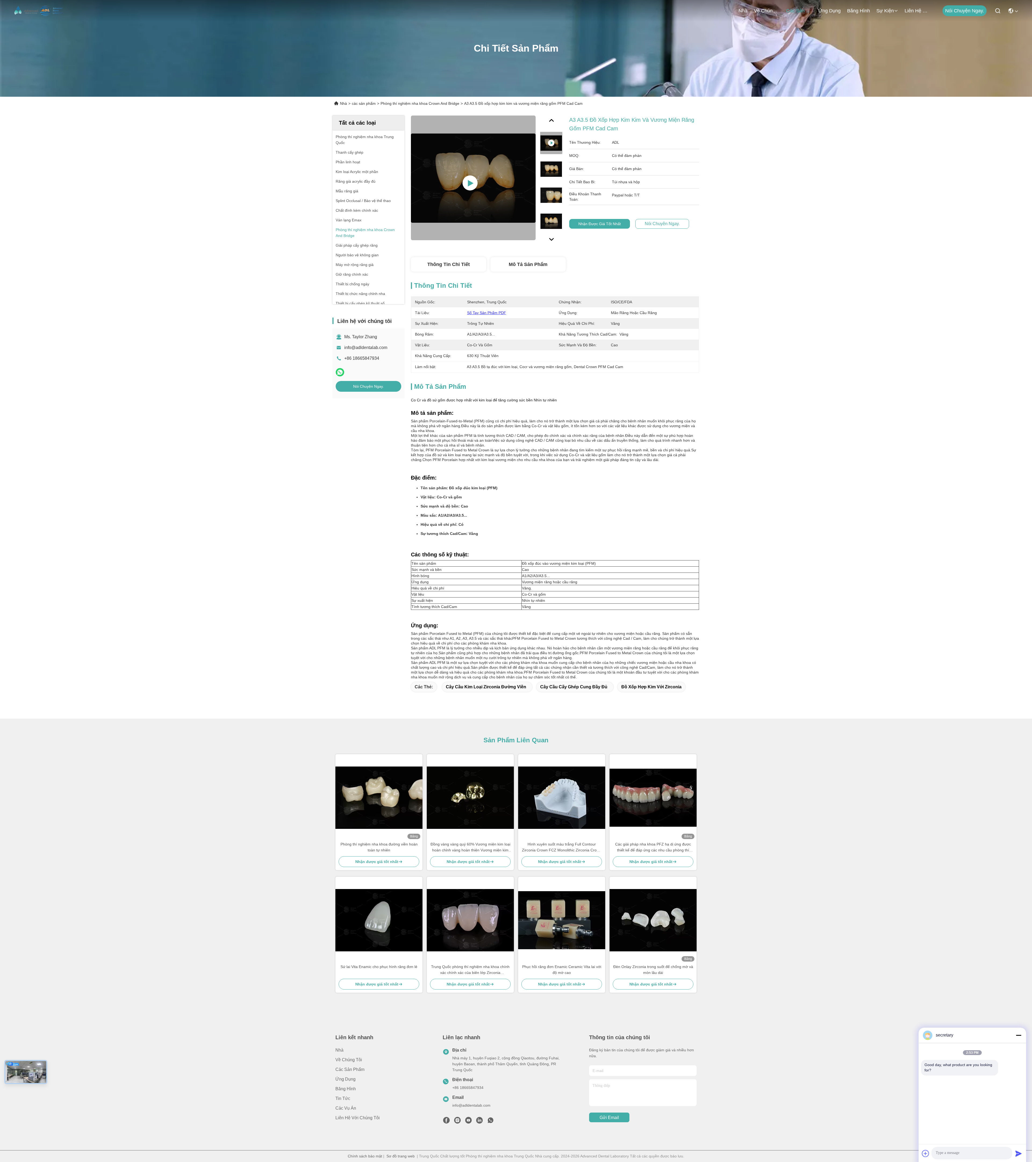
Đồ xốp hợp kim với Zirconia (651, 687)
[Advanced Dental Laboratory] (39, 10)
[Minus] (1018, 1035)
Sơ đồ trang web (400, 1156)
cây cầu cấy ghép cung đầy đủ (573, 687)
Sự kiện (885, 10)
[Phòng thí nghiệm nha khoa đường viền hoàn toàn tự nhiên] (378, 798)
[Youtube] (468, 1122)
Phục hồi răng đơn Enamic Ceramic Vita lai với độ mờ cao (561, 970)
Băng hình (858, 10)
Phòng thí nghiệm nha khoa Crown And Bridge (420, 103)
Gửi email (609, 1117)
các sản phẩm (799, 10)
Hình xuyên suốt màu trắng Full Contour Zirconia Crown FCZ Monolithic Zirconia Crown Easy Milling (561, 847)
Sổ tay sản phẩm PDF (486, 313)
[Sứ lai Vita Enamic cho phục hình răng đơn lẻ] (378, 920)
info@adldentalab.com (365, 347)
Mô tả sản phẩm (528, 264)
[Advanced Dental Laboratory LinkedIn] (479, 1122)
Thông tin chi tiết (448, 264)
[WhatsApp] (340, 372)
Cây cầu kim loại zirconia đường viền (486, 687)
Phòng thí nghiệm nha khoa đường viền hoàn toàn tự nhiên (379, 847)
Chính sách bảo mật (365, 1156)
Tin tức (342, 1098)
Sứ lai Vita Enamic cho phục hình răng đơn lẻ (379, 967)
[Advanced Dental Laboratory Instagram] (457, 1122)
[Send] (1018, 1153)
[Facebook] (446, 1122)
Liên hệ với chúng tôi (917, 10)
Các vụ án (345, 1108)
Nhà (743, 10)
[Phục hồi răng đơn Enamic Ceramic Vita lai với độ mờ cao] (561, 920)
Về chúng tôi (767, 10)
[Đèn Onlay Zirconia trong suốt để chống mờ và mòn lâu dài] (653, 920)
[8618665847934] (490, 1122)
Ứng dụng (829, 10)
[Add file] (925, 1153)
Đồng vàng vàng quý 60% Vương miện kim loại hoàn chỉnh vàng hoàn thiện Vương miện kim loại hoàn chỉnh (470, 847)
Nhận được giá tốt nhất (599, 224)
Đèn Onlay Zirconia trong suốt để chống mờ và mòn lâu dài (653, 970)
